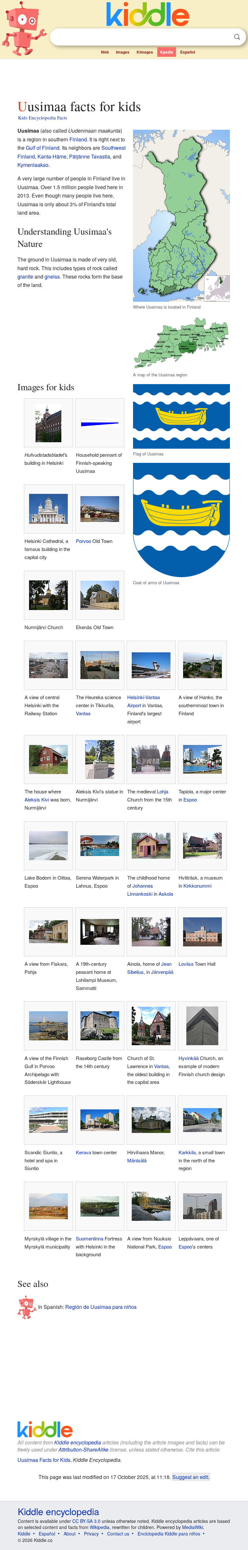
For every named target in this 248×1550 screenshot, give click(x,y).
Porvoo (83, 540)
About (70, 1533)
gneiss (52, 276)
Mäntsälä (137, 1160)
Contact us (118, 1533)
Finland (78, 139)
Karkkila (187, 1152)
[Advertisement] (124, 77)
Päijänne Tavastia (89, 156)
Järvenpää (162, 971)
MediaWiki (192, 1527)
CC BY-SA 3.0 (86, 1521)
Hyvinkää (189, 1058)
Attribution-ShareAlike (83, 1449)
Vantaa (83, 713)
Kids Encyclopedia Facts (42, 117)
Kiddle (24, 1533)
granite (25, 276)
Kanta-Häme (52, 156)
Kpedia (166, 52)
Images (122, 52)
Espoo (190, 799)
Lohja (162, 791)
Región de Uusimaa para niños (101, 1306)
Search (237, 37)
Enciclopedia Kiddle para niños (169, 1533)
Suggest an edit (190, 1476)
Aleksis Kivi (37, 799)
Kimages (145, 52)
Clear (223, 37)
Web (105, 52)
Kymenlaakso (32, 164)
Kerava (83, 1152)
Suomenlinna (89, 1238)
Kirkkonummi (197, 885)
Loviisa (186, 963)
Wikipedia (99, 1527)
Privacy (91, 1533)
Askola (166, 893)
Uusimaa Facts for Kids (43, 1459)
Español (187, 52)
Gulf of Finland (42, 147)
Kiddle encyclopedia (77, 1442)
